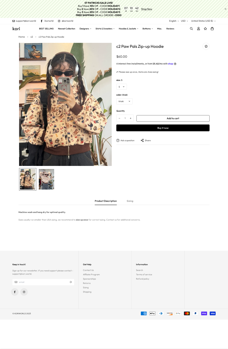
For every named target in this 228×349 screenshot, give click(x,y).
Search (139, 270)
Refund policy (142, 278)
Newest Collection (66, 28)
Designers (84, 28)
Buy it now (163, 127)
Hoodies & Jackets (127, 28)
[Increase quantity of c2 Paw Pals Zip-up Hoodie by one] (131, 118)
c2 (32, 36)
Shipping (87, 291)
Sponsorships (89, 278)
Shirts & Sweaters (104, 28)
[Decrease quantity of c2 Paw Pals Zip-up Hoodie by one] (119, 118)
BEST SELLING (46, 28)
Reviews (170, 28)
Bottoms (147, 28)
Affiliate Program (91, 274)
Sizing (86, 287)
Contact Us (88, 270)
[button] (212, 28)
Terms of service (144, 274)
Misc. (159, 28)
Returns (87, 283)
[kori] (16, 28)
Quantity (120, 110)
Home (21, 36)
